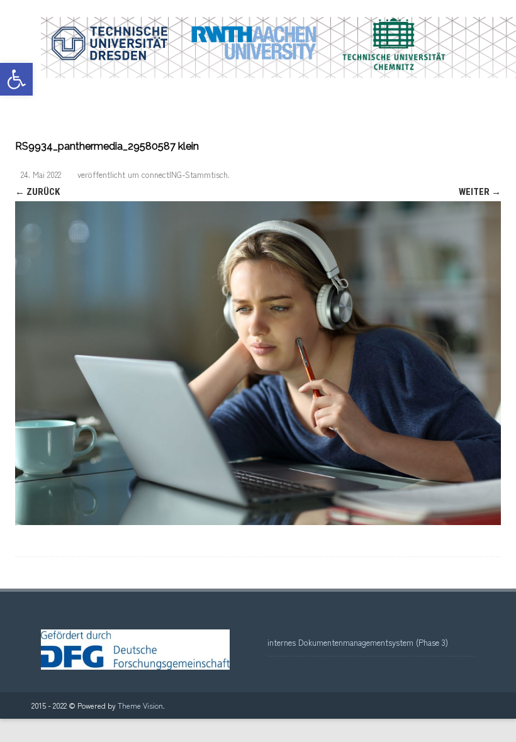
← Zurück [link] (37, 191)
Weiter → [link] (480, 191)
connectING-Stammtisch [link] (185, 174)
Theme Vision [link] (140, 705)
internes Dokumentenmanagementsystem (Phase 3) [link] (357, 642)
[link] (16, 79)
